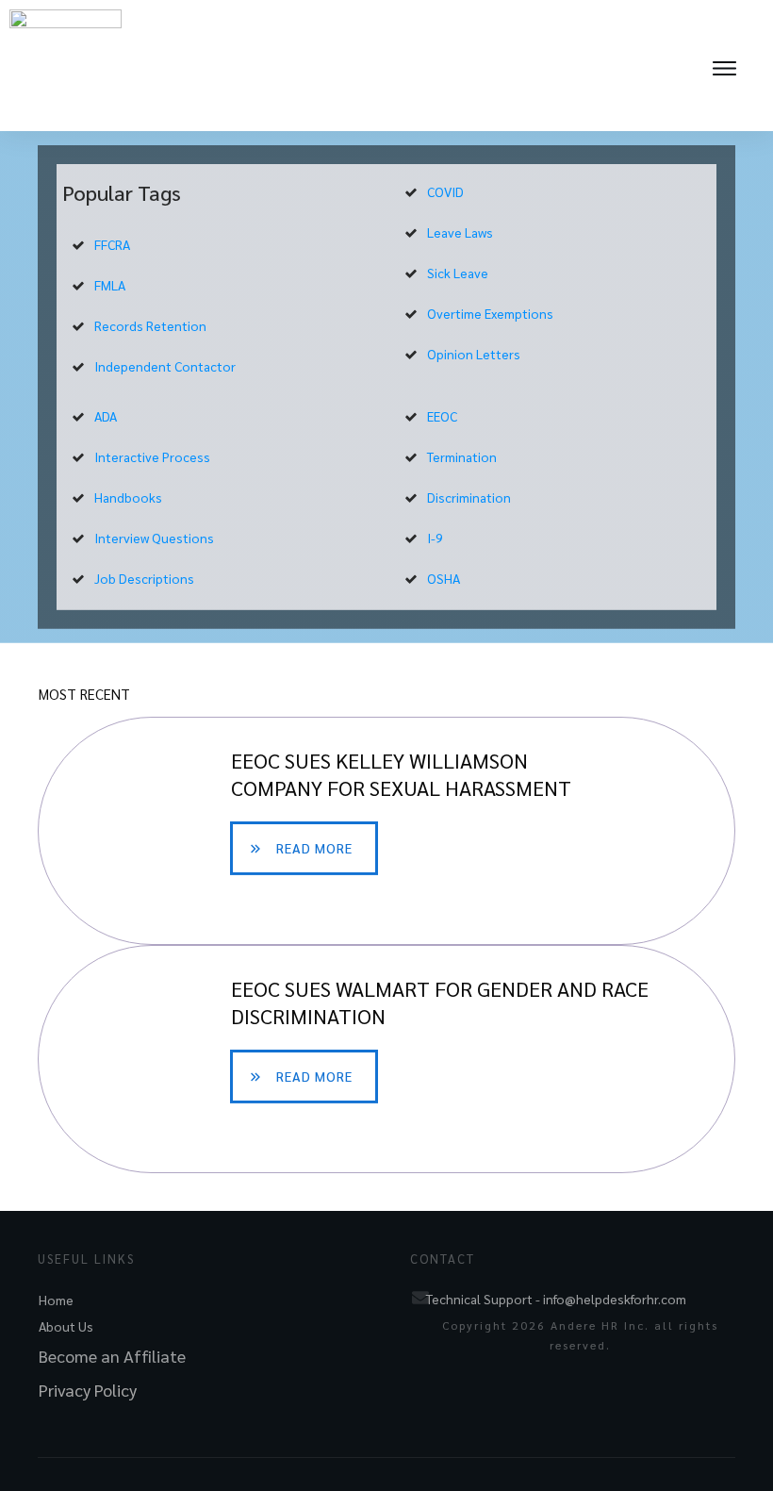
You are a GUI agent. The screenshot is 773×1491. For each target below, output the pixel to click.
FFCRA (112, 244)
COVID (445, 191)
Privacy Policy (88, 1389)
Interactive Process (152, 456)
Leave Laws (460, 232)
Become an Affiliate (112, 1356)
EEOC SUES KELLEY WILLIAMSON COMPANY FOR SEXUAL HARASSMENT (386, 831)
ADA (105, 415)
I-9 (435, 537)
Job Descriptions (144, 578)
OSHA (443, 578)
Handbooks (128, 497)
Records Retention (150, 325)
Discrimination (469, 497)
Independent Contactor (165, 365)
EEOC (442, 415)
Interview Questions (154, 537)
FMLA (109, 284)
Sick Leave (457, 272)
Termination (462, 456)
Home (56, 1299)
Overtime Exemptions (490, 313)
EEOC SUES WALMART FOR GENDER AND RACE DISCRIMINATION (386, 1059)
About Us (66, 1325)
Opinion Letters (473, 353)
